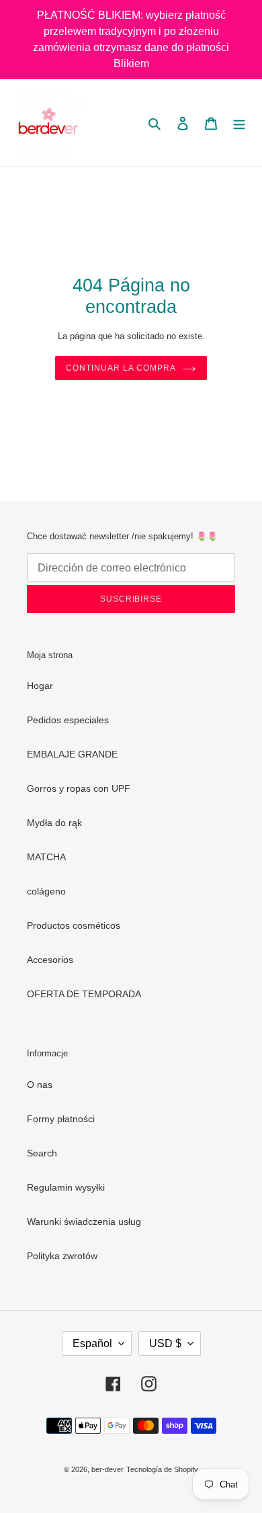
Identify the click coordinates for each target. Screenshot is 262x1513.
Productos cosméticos (73, 925)
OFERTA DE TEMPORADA (84, 994)
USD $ (165, 1343)
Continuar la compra (120, 368)
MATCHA (46, 857)
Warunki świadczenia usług (84, 1221)
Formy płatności (61, 1118)
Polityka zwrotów (62, 1255)
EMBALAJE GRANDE (72, 754)
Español (92, 1343)
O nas (39, 1084)
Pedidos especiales (68, 720)
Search (42, 1153)
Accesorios (50, 959)
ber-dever (107, 1469)
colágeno (46, 891)
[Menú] (239, 122)
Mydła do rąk (54, 822)
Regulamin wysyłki (66, 1187)
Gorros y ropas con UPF (78, 788)
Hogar (40, 685)
